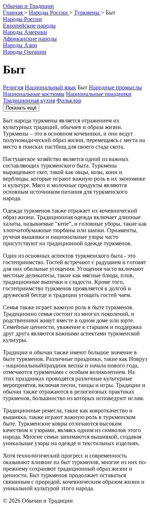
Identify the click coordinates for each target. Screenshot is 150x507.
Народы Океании (24, 52)
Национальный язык (50, 87)
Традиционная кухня (29, 100)
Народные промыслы (115, 87)
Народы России (22, 19)
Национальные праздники (98, 94)
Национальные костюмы (33, 94)
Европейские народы (29, 26)
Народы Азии (20, 45)
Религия (13, 87)
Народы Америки (25, 32)
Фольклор (68, 100)
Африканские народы (30, 39)
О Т (28, 6)
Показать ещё (21, 107)
